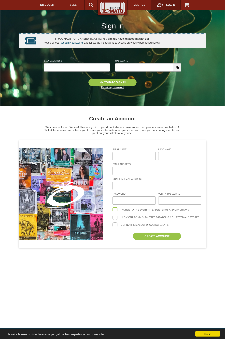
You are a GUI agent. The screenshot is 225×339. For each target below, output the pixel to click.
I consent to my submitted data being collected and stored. (160, 217)
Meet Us (139, 4)
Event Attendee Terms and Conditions (164, 209)
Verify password (169, 193)
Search (91, 5)
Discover (47, 4)
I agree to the (155, 209)
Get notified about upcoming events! (145, 225)
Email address (121, 164)
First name (119, 149)
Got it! (207, 334)
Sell (73, 4)
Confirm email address (127, 179)
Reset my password (71, 42)
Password (121, 60)
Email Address (53, 60)
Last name (164, 149)
